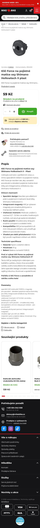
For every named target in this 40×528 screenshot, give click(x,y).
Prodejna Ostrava (8, 471)
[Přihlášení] (26, 10)
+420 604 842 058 (27, 146)
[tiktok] (17, 428)
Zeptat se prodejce (11, 129)
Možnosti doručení (13, 105)
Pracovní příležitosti (9, 453)
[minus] (5, 111)
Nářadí (23, 24)
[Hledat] (4, 17)
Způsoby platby (8, 449)
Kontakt (4, 468)
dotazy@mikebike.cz (17, 144)
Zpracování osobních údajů (12, 456)
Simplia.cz (5, 502)
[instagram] (10, 428)
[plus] (14, 111)
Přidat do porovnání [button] (11, 133)
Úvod (3, 24)
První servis (13, 154)
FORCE (11, 67)
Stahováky (33, 24)
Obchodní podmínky (10, 442)
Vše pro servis (13, 24)
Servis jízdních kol (8, 482)
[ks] (9, 111)
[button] (38, 3)
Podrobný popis (8, 86)
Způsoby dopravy (8, 446)
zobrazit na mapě (20, 423)
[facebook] (3, 428)
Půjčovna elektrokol (9, 486)
